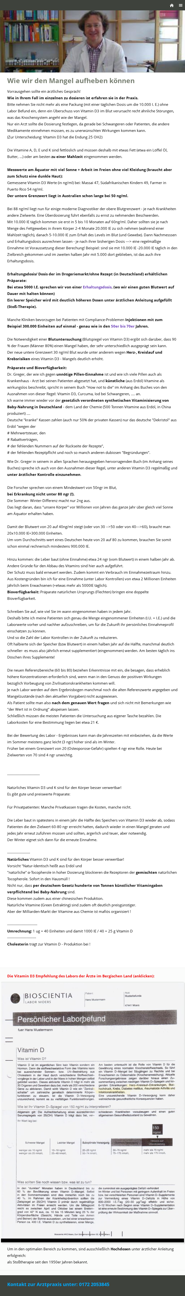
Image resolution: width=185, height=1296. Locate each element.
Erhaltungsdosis (97, 287)
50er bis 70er (123, 326)
